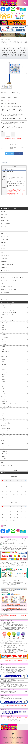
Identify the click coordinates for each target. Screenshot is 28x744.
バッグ (3, 369)
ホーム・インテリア (8, 39)
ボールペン (4, 399)
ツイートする (10, 153)
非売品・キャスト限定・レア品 (8, 289)
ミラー (3, 381)
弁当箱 (3, 359)
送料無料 (3, 211)
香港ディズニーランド (7, 314)
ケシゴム (4, 413)
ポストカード (5, 418)
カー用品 (4, 364)
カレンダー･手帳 (6, 423)
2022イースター (6, 468)
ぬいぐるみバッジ (6, 446)
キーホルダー (5, 430)
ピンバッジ (4, 456)
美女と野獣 (3, 242)
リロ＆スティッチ (5, 274)
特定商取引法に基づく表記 (9, 737)
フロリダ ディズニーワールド (9, 312)
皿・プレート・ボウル (7, 320)
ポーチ (3, 374)
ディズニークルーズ (7, 307)
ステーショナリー (5, 396)
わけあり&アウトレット (6, 292)
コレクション (4, 451)
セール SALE (4, 299)
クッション (4, 353)
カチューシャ (5, 388)
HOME (2, 39)
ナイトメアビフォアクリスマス (8, 280)
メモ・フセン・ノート (7, 411)
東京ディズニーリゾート (7, 214)
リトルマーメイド (5, 248)
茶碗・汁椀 (4, 330)
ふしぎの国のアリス (6, 258)
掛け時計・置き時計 (7, 344)
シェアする (19, 153)
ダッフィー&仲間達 (5, 223)
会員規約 (15, 739)
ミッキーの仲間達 (5, 239)
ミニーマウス (4, 230)
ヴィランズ (3, 283)
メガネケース (5, 379)
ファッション (4, 367)
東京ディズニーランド (6, 217)
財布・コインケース (7, 435)
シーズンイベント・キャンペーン (9, 296)
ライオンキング (4, 270)
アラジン (3, 245)
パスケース (4, 433)
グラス (3, 327)
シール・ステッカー (7, 415)
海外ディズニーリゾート (7, 305)
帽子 (3, 386)
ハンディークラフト (7, 391)
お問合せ (21, 739)
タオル (3, 339)
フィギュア (4, 453)
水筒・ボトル (5, 361)
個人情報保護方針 (21, 737)
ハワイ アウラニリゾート (8, 310)
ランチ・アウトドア (6, 356)
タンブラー (4, 325)
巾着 (3, 376)
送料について (8, 739)
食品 (2, 462)
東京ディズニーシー (14, 147)
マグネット (4, 420)
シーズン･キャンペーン (6, 465)
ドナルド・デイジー (6, 233)
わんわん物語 (4, 261)
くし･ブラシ (5, 384)
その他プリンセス (5, 255)
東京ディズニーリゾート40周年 (9, 470)
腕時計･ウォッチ (6, 428)
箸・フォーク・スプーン (8, 332)
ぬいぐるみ (4, 443)
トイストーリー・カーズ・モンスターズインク (12, 277)
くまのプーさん (4, 267)
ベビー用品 (3, 459)
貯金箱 (3, 349)
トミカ (3, 448)
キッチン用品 (5, 337)
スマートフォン (6, 438)
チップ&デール (4, 236)
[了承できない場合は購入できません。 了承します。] (14, 110)
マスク (3, 393)
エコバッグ (4, 372)
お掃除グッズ (5, 346)
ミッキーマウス (4, 226)
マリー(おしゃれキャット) (7, 264)
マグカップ (4, 322)
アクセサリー (4, 425)
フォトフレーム (6, 341)
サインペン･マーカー (7, 406)
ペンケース (4, 408)
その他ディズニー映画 (6, 286)
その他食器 (4, 334)
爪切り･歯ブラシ (6, 351)
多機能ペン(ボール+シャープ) (9, 403)
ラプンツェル (4, 252)
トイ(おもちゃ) (4, 440)
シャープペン (5, 401)
